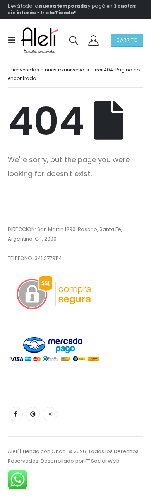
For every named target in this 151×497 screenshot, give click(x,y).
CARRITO (127, 40)
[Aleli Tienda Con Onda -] (39, 40)
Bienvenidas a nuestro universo (47, 69)
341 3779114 (48, 258)
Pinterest (33, 414)
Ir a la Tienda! (58, 12)
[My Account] (93, 40)
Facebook (16, 414)
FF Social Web (102, 461)
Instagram (50, 414)
